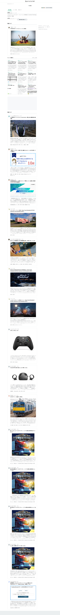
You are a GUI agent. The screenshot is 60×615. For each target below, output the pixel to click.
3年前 (17, 366)
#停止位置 (14, 144)
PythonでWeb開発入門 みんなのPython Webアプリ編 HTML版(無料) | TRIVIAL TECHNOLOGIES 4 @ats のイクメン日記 (12, 62)
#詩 (14, 425)
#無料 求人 (12, 174)
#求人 (29, 204)
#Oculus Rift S (16, 391)
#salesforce (12, 607)
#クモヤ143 (20, 425)
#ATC (29, 425)
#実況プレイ (16, 463)
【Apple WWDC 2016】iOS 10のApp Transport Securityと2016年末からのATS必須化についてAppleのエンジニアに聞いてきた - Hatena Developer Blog (12, 74)
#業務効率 (26, 204)
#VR (19, 391)
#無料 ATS (16, 174)
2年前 (22, 239)
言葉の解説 (9, 9)
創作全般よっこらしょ (13, 395)
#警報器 (14, 264)
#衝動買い (11, 391)
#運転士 (25, 144)
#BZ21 (21, 264)
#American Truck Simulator (28, 463)
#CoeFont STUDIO (21, 463)
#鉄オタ (17, 425)
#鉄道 (11, 144)
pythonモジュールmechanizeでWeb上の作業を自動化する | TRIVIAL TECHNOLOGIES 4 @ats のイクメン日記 (22, 86)
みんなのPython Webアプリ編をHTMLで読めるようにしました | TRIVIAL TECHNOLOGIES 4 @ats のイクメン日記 (22, 74)
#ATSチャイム (18, 264)
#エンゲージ (29, 174)
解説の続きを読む (21, 19)
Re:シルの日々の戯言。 (13, 366)
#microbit (30, 264)
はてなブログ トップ (11, 3)
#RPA (21, 204)
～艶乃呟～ (11, 27)
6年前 (17, 581)
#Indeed (22, 174)
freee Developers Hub (13, 581)
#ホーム (22, 144)
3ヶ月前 (15, 27)
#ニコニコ (11, 463)
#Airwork (25, 174)
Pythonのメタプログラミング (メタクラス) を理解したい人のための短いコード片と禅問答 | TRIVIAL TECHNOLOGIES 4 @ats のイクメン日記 (32, 62)
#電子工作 (26, 264)
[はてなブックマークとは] (13, 57)
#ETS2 (11, 294)
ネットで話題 (15, 9)
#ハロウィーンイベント (18, 324)
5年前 (17, 395)
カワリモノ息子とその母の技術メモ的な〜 (15, 239)
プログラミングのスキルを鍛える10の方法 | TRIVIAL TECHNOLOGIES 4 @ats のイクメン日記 (22, 62)
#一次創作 (11, 425)
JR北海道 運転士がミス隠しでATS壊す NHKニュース (32, 74)
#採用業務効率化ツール (13, 204)
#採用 (23, 204)
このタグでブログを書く (49, 7)
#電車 (27, 144)
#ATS (19, 144)
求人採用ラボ (12, 179)
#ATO (17, 144)
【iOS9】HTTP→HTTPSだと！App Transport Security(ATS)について (32, 86)
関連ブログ (20, 9)
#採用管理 (16, 607)
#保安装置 (24, 425)
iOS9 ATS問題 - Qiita (11, 85)
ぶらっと (11, 268)
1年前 (15, 179)
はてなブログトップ (41, 27)
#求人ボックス (12, 175)
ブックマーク (10, 60)
